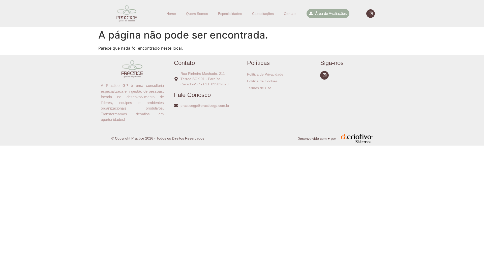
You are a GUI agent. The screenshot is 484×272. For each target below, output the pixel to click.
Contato (290, 14)
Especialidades (230, 14)
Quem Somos (197, 14)
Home (171, 14)
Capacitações (263, 14)
